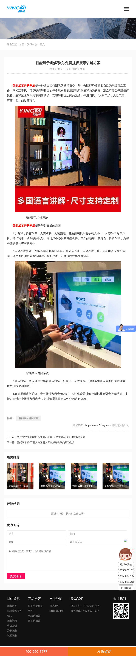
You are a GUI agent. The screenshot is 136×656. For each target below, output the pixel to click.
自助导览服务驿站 (14, 613)
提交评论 (15, 576)
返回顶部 (126, 588)
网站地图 (54, 605)
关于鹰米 (12, 630)
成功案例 (12, 625)
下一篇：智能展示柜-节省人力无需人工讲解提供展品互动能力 (41, 442)
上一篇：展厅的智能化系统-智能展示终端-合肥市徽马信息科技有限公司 (46, 437)
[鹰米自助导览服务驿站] (15, 8)
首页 (21, 44)
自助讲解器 (34, 620)
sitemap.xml (56, 610)
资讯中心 (32, 44)
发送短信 (104, 652)
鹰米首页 (12, 605)
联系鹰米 (12, 635)
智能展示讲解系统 (29, 418)
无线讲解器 (34, 615)
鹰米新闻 (12, 620)
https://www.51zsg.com (98, 425)
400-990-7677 (36, 652)
